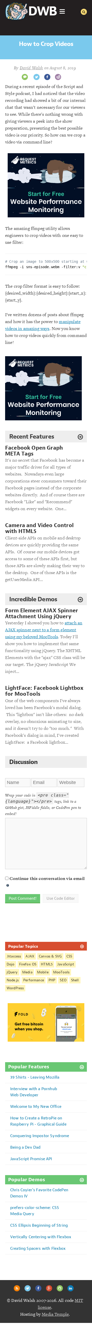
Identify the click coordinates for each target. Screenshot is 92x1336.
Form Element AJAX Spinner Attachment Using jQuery (41, 613)
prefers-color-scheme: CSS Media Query (34, 1210)
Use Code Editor (61, 898)
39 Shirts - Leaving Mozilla (34, 1077)
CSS (69, 956)
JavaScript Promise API (31, 1158)
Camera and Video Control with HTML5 (39, 528)
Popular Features (28, 1067)
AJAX (30, 956)
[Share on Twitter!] (36, 77)
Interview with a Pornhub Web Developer (33, 1092)
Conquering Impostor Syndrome (39, 1135)
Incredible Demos (33, 599)
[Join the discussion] (25, 77)
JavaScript (65, 964)
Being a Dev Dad (25, 1147)
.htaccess (14, 956)
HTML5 (47, 964)
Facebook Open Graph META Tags (34, 451)
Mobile (43, 972)
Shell (75, 980)
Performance (33, 980)
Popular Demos (26, 1180)
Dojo (11, 964)
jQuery (12, 972)
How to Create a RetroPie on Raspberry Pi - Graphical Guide (38, 1121)
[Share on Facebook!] (47, 77)
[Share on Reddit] (58, 77)
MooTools (61, 972)
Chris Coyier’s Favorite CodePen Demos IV (39, 1193)
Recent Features (31, 436)
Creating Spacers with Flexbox (38, 1248)
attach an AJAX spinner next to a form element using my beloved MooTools (43, 630)
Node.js (13, 980)
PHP (52, 980)
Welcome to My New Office (35, 1106)
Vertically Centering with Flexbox (40, 1237)
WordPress (15, 988)
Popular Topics (23, 946)
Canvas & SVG (50, 956)
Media (27, 972)
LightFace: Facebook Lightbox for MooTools (44, 691)
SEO (63, 980)
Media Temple (55, 1314)
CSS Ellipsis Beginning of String (39, 1225)
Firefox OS (28, 964)
